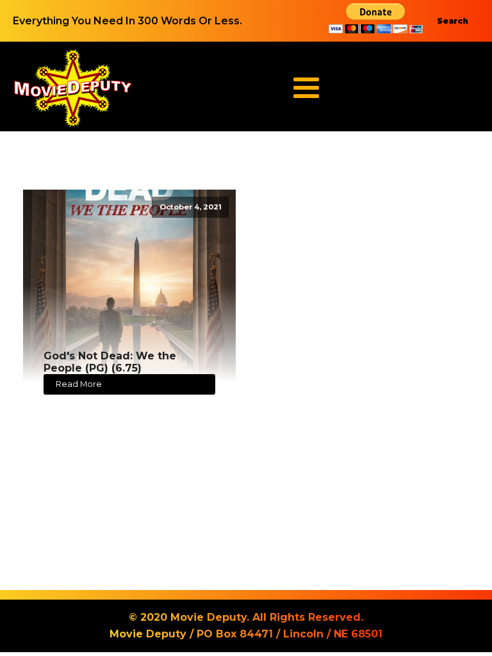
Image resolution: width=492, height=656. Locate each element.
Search (452, 21)
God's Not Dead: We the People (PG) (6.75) (110, 362)
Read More (79, 384)
